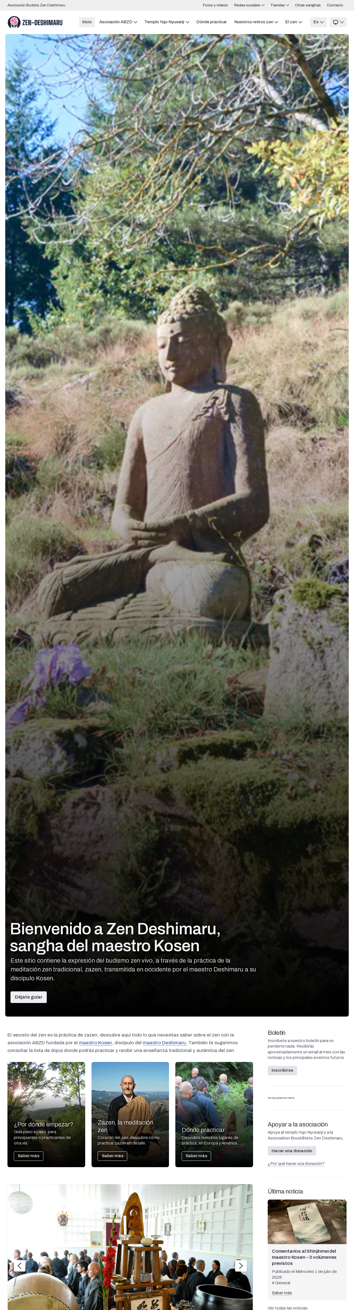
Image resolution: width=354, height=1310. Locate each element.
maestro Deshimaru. (165, 1042)
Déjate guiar (28, 997)
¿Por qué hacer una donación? (296, 1163)
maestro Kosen (95, 1042)
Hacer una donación (292, 1151)
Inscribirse (282, 1070)
